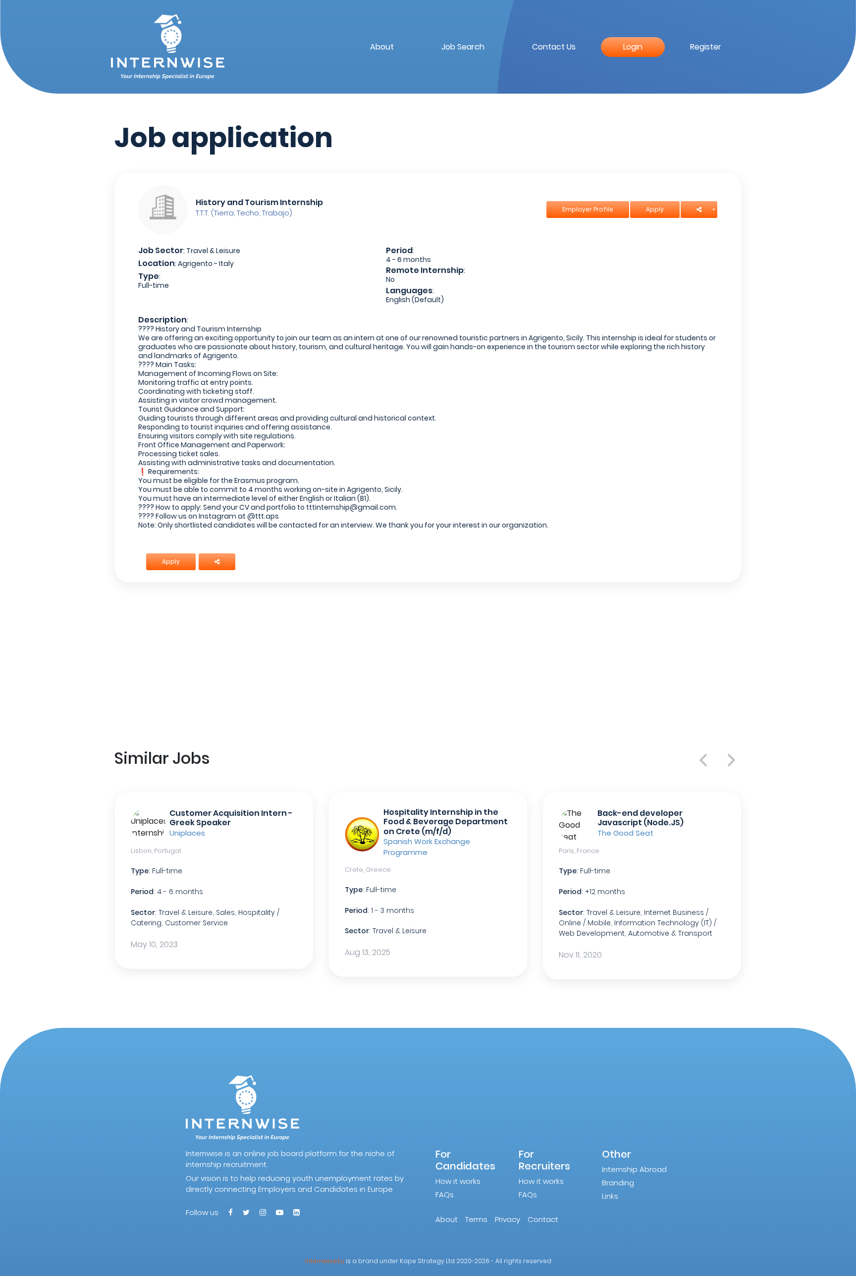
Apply (655, 209)
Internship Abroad (634, 1169)
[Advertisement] (428, 663)
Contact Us (554, 47)
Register (705, 47)
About (382, 47)
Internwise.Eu (324, 1261)
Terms (476, 1219)
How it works (458, 1181)
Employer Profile (587, 209)
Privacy (507, 1219)
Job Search (462, 47)
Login (632, 47)
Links (610, 1196)
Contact (543, 1219)
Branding (618, 1182)
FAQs (444, 1194)
